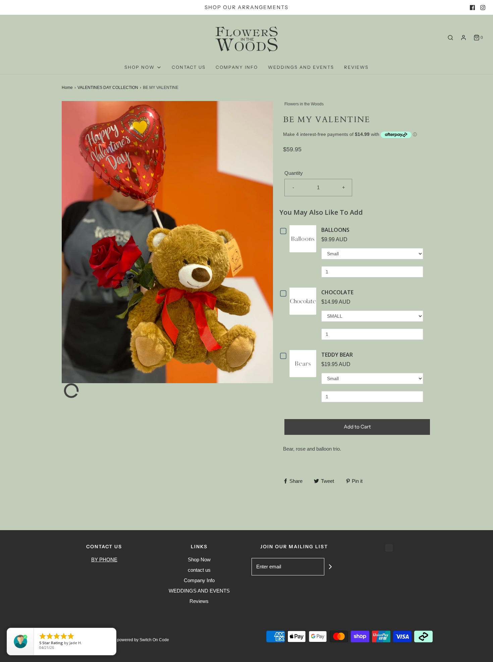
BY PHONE (104, 559)
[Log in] (463, 38)
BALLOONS (335, 230)
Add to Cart (357, 426)
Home (67, 87)
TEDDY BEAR (337, 354)
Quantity (293, 173)
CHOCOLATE (337, 292)
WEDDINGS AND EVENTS (301, 67)
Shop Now (199, 559)
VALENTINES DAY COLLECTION (107, 87)
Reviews (356, 67)
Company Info (237, 67)
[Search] (450, 38)
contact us (189, 67)
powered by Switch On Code (143, 640)
